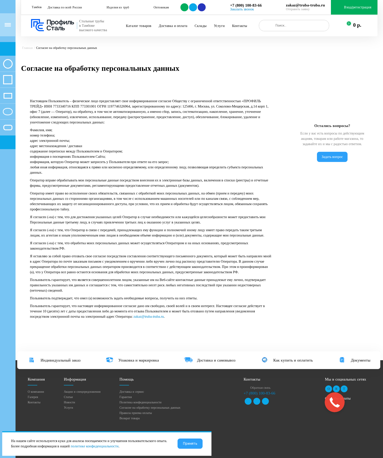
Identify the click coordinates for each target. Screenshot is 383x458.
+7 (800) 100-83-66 (246, 5)
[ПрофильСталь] (52, 25)
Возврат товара (129, 418)
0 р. (357, 25)
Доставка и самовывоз (216, 360)
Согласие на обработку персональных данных (149, 407)
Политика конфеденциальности (140, 402)
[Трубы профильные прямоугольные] (8, 96)
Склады (201, 26)
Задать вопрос (332, 157)
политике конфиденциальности (95, 446)
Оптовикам (161, 7)
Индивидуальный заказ (60, 360)
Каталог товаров (138, 26)
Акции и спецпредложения (82, 391)
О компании (36, 391)
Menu (8, 25)
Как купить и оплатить (293, 360)
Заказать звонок (242, 9)
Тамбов (37, 7)
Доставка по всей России (65, 7)
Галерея (33, 397)
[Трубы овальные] (8, 111)
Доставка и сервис (131, 391)
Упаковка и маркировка (138, 360)
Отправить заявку (298, 9)
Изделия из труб (118, 7)
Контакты (239, 26)
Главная (27, 48)
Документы (360, 360)
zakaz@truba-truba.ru (305, 5)
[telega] (192, 7)
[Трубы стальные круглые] (8, 64)
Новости (69, 402)
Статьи (68, 397)
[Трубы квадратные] (8, 80)
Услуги (219, 26)
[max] (201, 7)
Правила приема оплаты (135, 413)
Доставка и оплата (173, 26)
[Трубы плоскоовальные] (8, 127)
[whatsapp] (184, 7)
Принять (190, 443)
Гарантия (125, 397)
